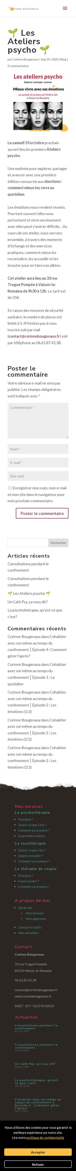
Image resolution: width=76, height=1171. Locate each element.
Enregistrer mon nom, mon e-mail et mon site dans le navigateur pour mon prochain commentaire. (37, 494)
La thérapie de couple (36, 868)
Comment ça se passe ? (34, 830)
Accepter (38, 1152)
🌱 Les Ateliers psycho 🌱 (29, 593)
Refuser (38, 1164)
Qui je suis (25, 908)
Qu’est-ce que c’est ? (32, 825)
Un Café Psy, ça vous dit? (28, 601)
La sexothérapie (30, 843)
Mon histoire (35, 913)
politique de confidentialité (45, 1138)
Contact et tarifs (29, 927)
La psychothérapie (32, 812)
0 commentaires (18, 66)
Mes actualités (28, 933)
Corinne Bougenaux (25, 59)
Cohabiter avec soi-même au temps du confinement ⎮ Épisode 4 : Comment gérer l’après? (38, 1103)
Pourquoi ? (25, 819)
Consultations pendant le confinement (36, 1026)
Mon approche (36, 919)
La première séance (31, 836)
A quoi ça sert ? (28, 881)
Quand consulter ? (30, 856)
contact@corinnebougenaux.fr (34, 336)
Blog (63, 59)
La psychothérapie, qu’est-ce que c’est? (37, 1081)
